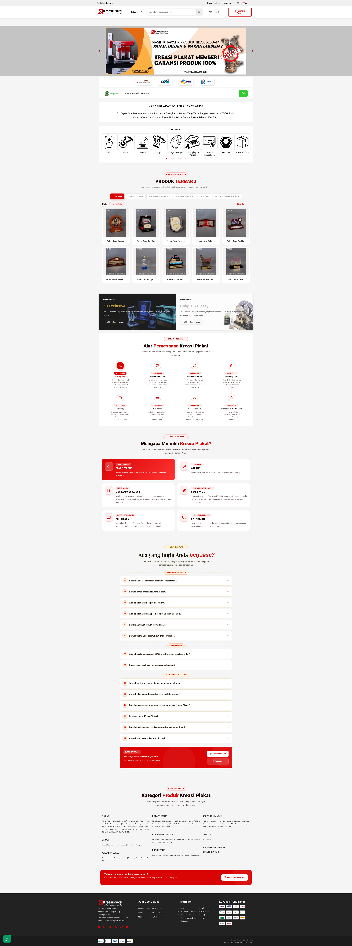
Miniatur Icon (208, 824)
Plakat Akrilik (106, 821)
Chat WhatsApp (219, 754)
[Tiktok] (121, 926)
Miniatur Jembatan (222, 824)
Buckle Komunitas (192, 855)
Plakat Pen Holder (123, 832)
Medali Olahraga (120, 845)
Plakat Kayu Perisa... (176, 241)
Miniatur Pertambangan (240, 824)
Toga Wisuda (167, 842)
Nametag (206, 840)
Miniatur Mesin (225, 821)
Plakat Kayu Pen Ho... (236, 241)
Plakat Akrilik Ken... (176, 279)
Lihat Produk (110, 322)
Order (121, 322)
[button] (99, 51)
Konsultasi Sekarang (236, 877)
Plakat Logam (138, 824)
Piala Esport (166, 827)
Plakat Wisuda (157, 840)
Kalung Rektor (193, 840)
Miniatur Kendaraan (241, 821)
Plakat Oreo (111, 832)
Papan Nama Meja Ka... (116, 279)
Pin (211, 840)
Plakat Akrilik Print (136, 821)
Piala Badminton (194, 824)
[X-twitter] (110, 926)
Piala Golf (191, 821)
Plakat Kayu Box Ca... (146, 241)
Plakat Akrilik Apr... (146, 279)
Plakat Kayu (126, 824)
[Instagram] (104, 926)
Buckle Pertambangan (160, 855)
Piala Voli (173, 824)
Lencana (207, 834)
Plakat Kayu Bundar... (116, 241)
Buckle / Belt (159, 850)
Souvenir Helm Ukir (109, 858)
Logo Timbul (122, 858)
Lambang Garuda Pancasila (138, 858)
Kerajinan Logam (186, 196)
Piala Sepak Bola (169, 821)
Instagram (219, 761)
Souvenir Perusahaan (214, 847)
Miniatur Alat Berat (209, 827)
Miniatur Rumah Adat (224, 827)
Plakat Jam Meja (114, 827)
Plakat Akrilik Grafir (120, 821)
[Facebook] (99, 926)
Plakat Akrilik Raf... (236, 279)
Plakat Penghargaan (129, 827)
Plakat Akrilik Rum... (206, 279)
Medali (206, 196)
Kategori (135, 12)
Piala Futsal (181, 821)
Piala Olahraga (163, 824)
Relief (104, 861)
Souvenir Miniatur (160, 196)
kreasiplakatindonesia (137, 93)
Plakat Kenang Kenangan (123, 829)
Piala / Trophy (159, 816)
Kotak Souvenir (211, 852)
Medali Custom (107, 845)
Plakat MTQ (138, 829)
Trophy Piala (136, 196)
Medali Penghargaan (134, 845)
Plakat (118, 196)
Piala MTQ (156, 827)
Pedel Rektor (181, 840)
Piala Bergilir (157, 821)
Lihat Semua (242, 204)
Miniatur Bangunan (210, 821)
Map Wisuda (156, 842)
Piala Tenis (182, 824)
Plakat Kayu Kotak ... (206, 241)
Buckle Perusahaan (177, 855)
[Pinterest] (115, 926)
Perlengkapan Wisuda (228, 196)
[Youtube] (127, 926)
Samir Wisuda (169, 840)
